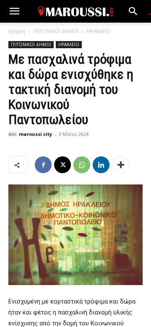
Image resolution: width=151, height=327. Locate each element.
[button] (14, 11)
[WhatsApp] (81, 164)
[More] (121, 164)
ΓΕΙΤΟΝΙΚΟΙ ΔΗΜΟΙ (55, 31)
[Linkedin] (101, 164)
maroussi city (35, 134)
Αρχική (16, 31)
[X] (62, 164)
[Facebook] (43, 164)
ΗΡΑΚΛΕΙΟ (98, 31)
